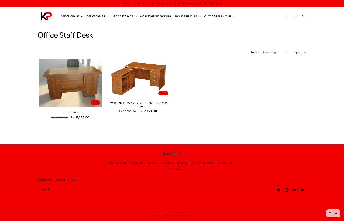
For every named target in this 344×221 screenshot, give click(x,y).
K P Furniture (166, 215)
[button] (72, 16)
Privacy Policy (206, 162)
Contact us (167, 162)
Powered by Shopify (182, 215)
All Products (136, 162)
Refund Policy (225, 162)
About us (152, 162)
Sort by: (255, 52)
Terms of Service (172, 168)
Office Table (70, 112)
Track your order (117, 162)
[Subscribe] (98, 189)
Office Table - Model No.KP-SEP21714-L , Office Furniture (138, 104)
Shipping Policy (186, 162)
